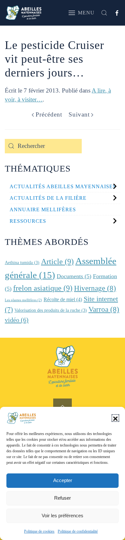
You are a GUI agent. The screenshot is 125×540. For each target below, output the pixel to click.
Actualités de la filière (48, 198)
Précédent (49, 114)
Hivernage (95, 288)
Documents (74, 276)
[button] (115, 418)
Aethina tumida (22, 262)
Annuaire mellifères (43, 209)
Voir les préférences (62, 515)
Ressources (28, 221)
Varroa (103, 309)
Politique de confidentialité (78, 531)
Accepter (62, 480)
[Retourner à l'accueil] (23, 13)
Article (57, 261)
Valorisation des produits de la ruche (50, 310)
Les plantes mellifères (23, 300)
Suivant (79, 114)
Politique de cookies (39, 531)
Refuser (62, 498)
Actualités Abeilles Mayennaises (63, 186)
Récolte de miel (63, 299)
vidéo (17, 319)
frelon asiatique (42, 288)
